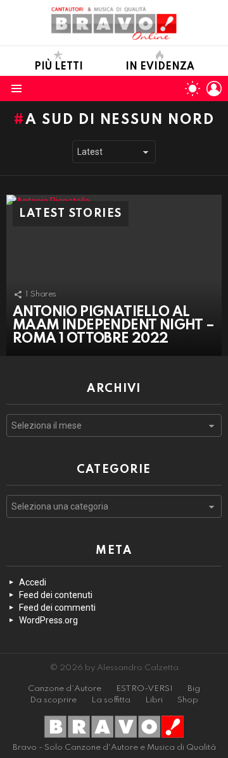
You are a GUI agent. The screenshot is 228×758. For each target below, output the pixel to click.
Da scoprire (53, 700)
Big (193, 689)
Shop (187, 700)
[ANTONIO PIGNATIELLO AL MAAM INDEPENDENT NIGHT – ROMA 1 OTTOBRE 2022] (114, 275)
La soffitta (110, 700)
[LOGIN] (214, 88)
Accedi (32, 582)
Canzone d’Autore (64, 689)
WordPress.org (48, 620)
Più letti (58, 67)
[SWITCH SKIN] (192, 88)
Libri (154, 700)
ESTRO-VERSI (144, 689)
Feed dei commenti (57, 607)
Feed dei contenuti (55, 595)
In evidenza (159, 67)
